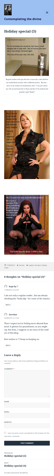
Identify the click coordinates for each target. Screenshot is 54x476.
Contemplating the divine (22, 19)
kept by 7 (13, 286)
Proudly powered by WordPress (16, 473)
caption (31, 265)
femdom (38, 265)
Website (8, 422)
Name (6, 401)
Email (6, 412)
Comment (9, 369)
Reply (8, 305)
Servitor (22, 265)
